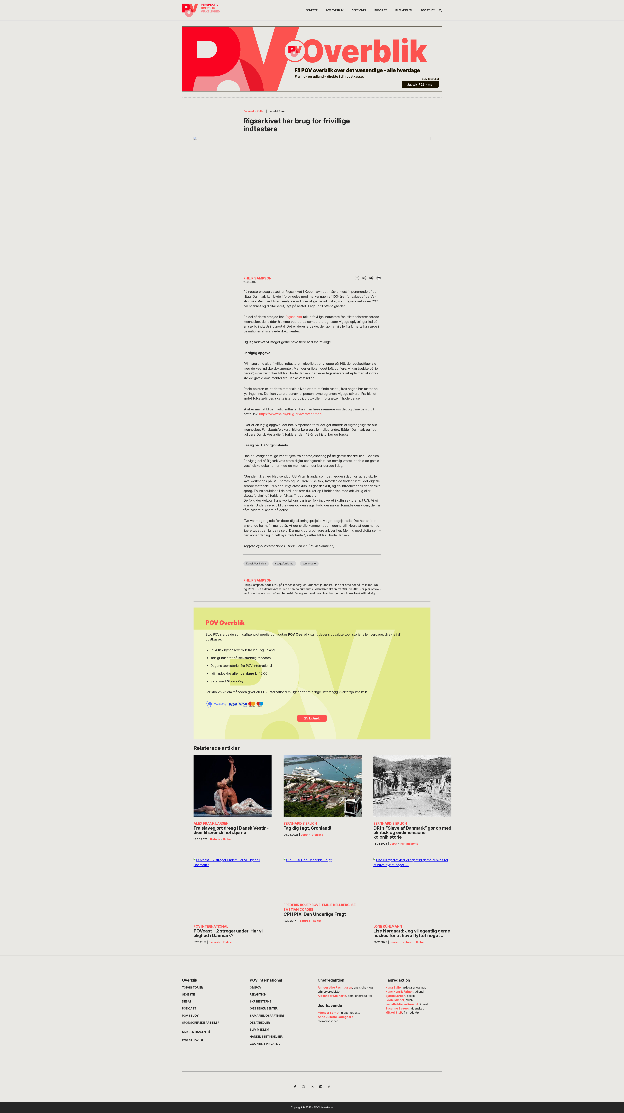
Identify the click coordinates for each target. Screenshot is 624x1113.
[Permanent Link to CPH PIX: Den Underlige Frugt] (323, 878)
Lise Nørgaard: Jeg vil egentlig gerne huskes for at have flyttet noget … (411, 933)
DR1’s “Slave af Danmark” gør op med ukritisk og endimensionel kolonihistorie (412, 832)
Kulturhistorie (409, 843)
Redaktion (258, 994)
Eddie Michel (394, 1000)
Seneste (188, 994)
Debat (304, 834)
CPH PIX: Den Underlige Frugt (315, 914)
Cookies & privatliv (265, 1043)
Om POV (255, 987)
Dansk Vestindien (256, 563)
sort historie (309, 563)
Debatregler (260, 1022)
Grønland (317, 834)
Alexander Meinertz (332, 995)
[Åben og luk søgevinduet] (440, 11)
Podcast (228, 942)
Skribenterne (260, 1001)
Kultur (261, 111)
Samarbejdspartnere (267, 1015)
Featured (304, 920)
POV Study (190, 1015)
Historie (215, 839)
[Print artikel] (379, 278)
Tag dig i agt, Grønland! (307, 828)
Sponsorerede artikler (200, 1022)
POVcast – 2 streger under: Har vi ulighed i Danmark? (228, 933)
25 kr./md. (312, 718)
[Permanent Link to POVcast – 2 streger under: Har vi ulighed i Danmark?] (233, 889)
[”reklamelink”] (312, 58)
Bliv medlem (259, 1029)
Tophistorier (192, 987)
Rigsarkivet (294, 317)
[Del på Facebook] (357, 278)
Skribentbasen (194, 1031)
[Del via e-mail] (371, 278)
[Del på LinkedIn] (364, 278)
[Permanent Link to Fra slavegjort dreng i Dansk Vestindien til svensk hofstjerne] (233, 786)
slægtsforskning (284, 563)
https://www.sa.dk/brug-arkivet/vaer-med (290, 414)
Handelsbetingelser (266, 1036)
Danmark (249, 111)
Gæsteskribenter (264, 1008)
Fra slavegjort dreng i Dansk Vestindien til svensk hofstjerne (231, 830)
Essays (394, 942)
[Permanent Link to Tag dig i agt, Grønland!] (323, 786)
